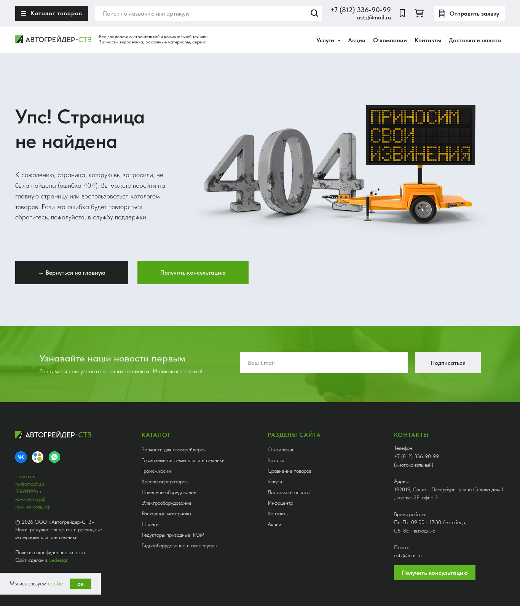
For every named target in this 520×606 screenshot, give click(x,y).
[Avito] (37, 457)
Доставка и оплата (475, 40)
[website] (402, 13)
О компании (390, 40)
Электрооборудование (166, 503)
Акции (356, 40)
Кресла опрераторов (165, 481)
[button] (193, 272)
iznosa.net (26, 476)
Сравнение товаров (289, 471)
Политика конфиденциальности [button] (50, 552)
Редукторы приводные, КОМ (173, 535)
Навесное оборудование (169, 492)
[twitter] (419, 13)
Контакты (428, 40)
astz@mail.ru (374, 17)
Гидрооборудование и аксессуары (179, 545)
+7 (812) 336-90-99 (360, 10)
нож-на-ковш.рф (32, 507)
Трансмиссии (156, 471)
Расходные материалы (166, 513)
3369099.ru (28, 491)
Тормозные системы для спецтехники (183, 460)
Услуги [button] (326, 40)
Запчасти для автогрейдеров (174, 449)
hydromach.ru (29, 484)
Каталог (276, 460)
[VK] (21, 457)
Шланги (150, 524)
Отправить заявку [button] (474, 13)
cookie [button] (55, 583)
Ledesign (59, 560)
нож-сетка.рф (30, 499)
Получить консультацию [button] (435, 572)
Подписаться (448, 362)
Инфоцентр (280, 503)
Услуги (275, 481)
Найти (314, 13)
